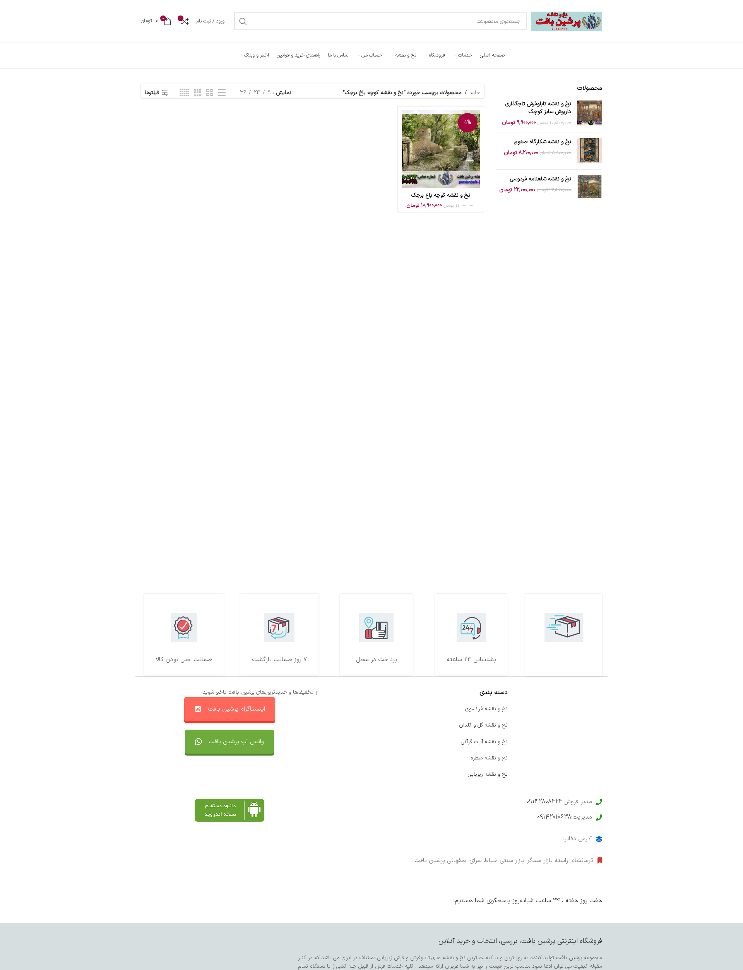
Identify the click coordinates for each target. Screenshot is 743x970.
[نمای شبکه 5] (184, 93)
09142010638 (554, 817)
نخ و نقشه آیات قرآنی (484, 742)
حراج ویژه (592, 758)
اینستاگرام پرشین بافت (236, 709)
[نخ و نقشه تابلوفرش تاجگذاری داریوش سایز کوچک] (589, 113)
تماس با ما (401, 709)
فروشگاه (593, 742)
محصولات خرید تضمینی (576, 774)
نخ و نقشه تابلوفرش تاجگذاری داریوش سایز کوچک (538, 107)
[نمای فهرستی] (222, 93)
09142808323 (544, 801)
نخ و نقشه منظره (489, 758)
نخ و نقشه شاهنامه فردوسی (540, 179)
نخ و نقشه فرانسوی (486, 709)
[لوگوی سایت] (566, 21)
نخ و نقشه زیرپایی (488, 774)
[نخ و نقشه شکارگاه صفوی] (589, 150)
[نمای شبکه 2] (209, 93)
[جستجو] (243, 21)
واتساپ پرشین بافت (391, 742)
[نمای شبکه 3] (197, 93)
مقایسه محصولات (393, 758)
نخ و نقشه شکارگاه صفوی (542, 142)
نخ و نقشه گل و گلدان (483, 725)
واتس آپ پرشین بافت (236, 741)
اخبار (597, 725)
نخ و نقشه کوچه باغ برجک (440, 195)
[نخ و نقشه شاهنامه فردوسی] (589, 188)
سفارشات (403, 725)
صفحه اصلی (588, 709)
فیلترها (152, 93)
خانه (475, 93)
